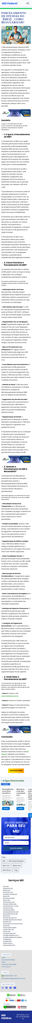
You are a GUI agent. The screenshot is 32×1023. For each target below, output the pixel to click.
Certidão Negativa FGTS (10, 935)
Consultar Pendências (10, 894)
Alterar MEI (6, 900)
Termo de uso (6, 967)
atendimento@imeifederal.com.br (14, 978)
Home (3, 957)
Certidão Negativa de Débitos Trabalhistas (12, 938)
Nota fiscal (7, 870)
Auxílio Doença (7, 943)
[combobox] (16, 837)
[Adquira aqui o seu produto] (16, 113)
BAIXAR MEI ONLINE (16, 771)
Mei (4, 861)
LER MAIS (6, 808)
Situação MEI (7, 922)
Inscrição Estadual (9, 898)
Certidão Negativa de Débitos (12, 920)
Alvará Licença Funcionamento (13, 924)
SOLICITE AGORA (16, 848)
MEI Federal (9, 3)
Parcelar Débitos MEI (9, 904)
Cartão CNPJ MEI (8, 929)
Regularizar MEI (8, 888)
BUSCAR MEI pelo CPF (10, 918)
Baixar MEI (6, 896)
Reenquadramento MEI (10, 914)
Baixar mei (16, 866)
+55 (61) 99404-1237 (10, 976)
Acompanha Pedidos (8, 960)
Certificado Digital (9, 910)
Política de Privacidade (9, 964)
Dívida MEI (6, 925)
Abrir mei (6, 866)
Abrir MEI (6, 886)
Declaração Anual (8, 902)
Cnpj (15, 870)
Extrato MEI (6, 931)
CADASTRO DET (8, 892)
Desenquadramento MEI (11, 912)
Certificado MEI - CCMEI (10, 906)
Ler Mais (5, 784)
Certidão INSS (7, 941)
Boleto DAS (6, 890)
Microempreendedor (16, 861)
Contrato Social (8, 908)
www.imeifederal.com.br (9, 696)
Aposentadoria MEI (9, 945)
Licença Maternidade (9, 927)
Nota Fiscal (6, 916)
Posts (3, 962)
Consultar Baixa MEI (9, 933)
